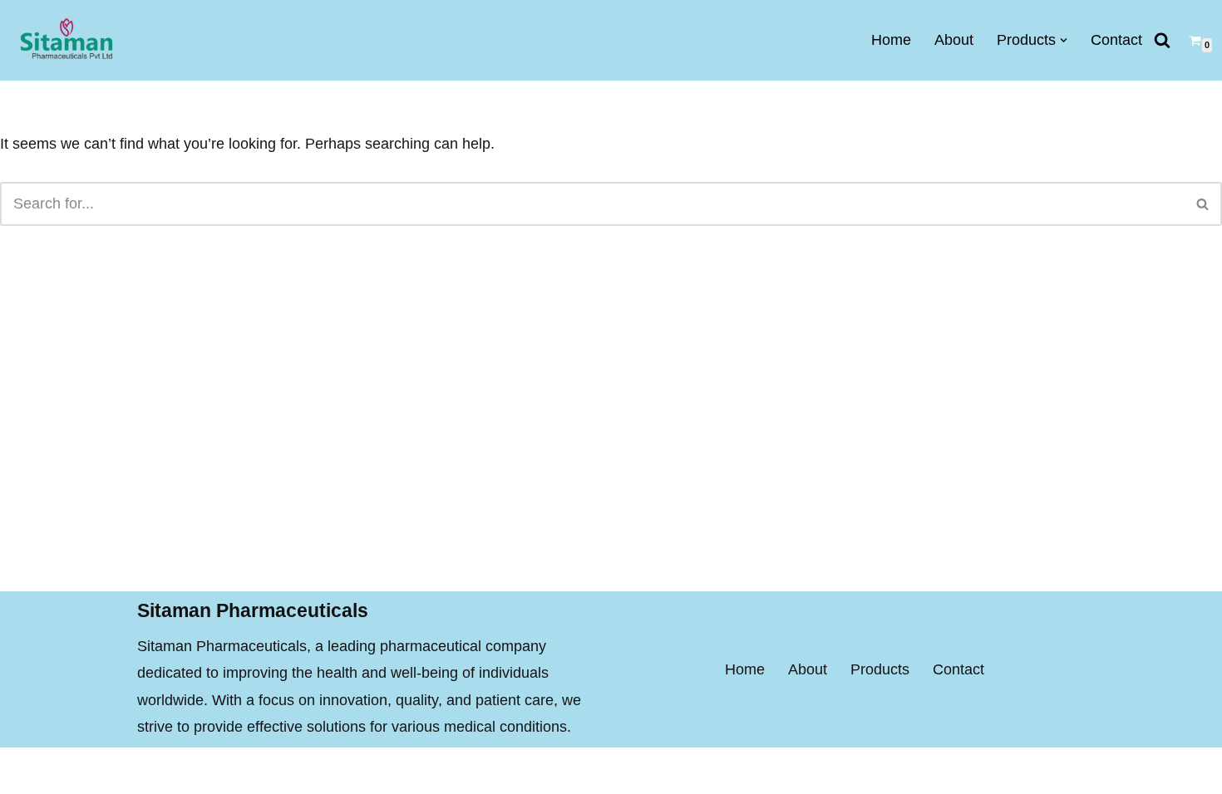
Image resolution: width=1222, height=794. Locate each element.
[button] (1063, 40)
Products (879, 669)
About (953, 40)
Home (891, 40)
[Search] (1162, 40)
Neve (154, 770)
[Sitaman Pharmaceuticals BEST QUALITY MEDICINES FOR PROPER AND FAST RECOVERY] (66, 40)
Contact (1116, 40)
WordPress (295, 770)
